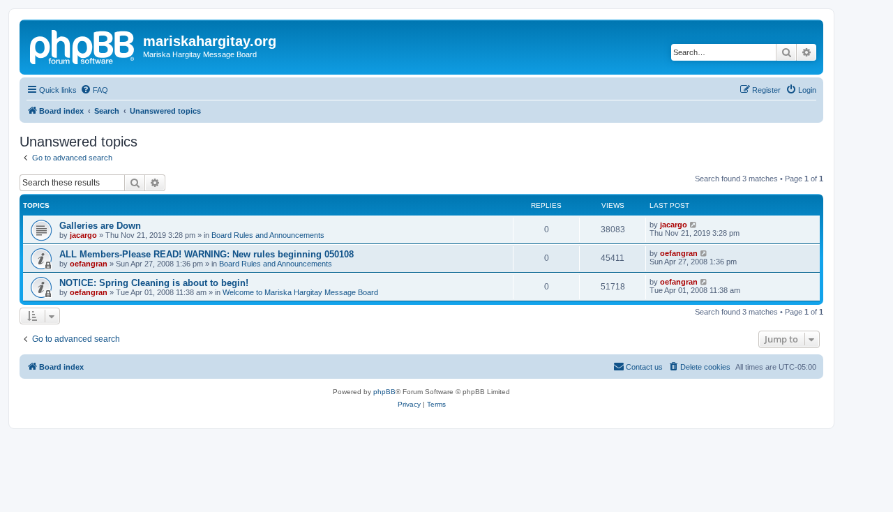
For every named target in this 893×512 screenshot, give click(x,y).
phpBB (384, 392)
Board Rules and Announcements (267, 235)
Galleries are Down (100, 225)
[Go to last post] (693, 224)
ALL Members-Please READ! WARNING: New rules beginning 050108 (206, 254)
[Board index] (83, 45)
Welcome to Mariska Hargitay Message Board (300, 292)
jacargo (83, 235)
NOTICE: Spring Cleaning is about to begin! (153, 283)
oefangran (88, 263)
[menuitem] (94, 90)
